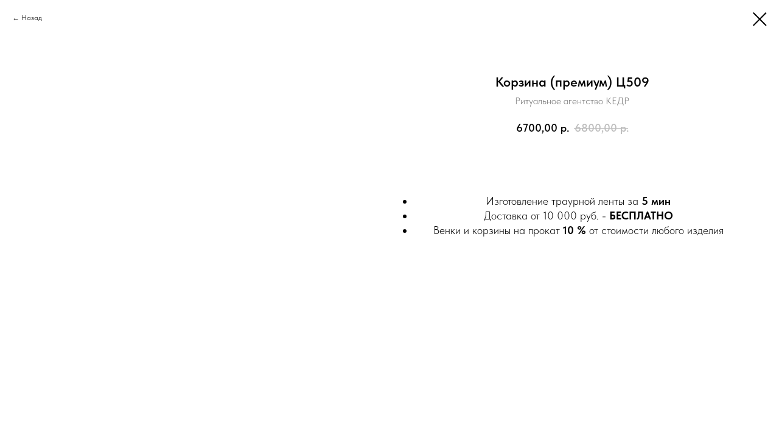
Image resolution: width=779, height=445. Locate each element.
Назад (31, 17)
